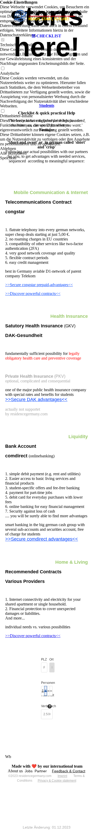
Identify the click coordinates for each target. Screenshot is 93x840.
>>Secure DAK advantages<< (36, 399)
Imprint (62, 776)
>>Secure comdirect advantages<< (41, 539)
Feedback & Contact (68, 771)
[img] (46, 16)
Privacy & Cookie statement (57, 780)
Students (46, 105)
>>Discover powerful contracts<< (32, 293)
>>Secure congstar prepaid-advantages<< (39, 285)
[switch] (2, 68)
